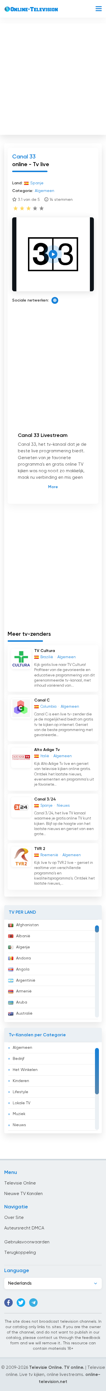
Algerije (23, 947)
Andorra (23, 958)
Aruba (21, 1002)
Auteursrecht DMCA (24, 1228)
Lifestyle (20, 1092)
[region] (53, 971)
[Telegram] (33, 1302)
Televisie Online (20, 1183)
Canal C (42, 700)
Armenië (24, 991)
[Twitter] (21, 1302)
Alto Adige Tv (47, 750)
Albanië (23, 936)
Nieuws (19, 1125)
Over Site (14, 1217)
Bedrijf (18, 1059)
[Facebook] (8, 1302)
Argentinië (25, 981)
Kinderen (21, 1081)
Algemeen (22, 1048)
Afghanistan (27, 925)
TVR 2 (39, 849)
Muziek (19, 1114)
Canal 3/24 (45, 799)
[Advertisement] (53, 77)
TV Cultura (44, 651)
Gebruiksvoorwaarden (26, 1242)
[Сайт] (54, 300)
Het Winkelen (25, 1070)
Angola (22, 969)
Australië (24, 1014)
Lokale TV (22, 1103)
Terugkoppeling (20, 1252)
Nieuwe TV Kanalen (23, 1194)
